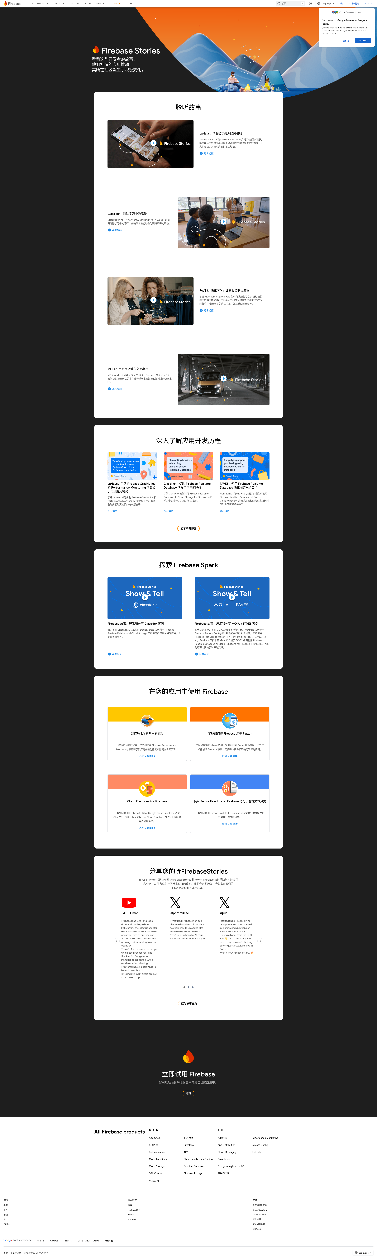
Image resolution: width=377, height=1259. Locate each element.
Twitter (131, 1214)
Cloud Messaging (227, 1152)
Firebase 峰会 (134, 1210)
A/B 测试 (222, 1138)
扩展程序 (188, 1138)
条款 (6, 1253)
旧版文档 (257, 1228)
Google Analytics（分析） (231, 1166)
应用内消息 (223, 1173)
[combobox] (290, 3)
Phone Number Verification (198, 1159)
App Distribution (226, 1145)
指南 (6, 1205)
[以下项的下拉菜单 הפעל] (64, 3)
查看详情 (112, 511)
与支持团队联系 (260, 1205)
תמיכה (130, 3)
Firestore (189, 1145)
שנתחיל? (363, 40)
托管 (186, 1152)
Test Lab (256, 1152)
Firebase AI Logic (193, 1173)
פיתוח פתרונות (37, 3)
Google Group (259, 1214)
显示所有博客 (188, 528)
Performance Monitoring (265, 1138)
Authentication (157, 1152)
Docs (98, 3)
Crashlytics (224, 1159)
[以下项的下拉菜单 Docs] (104, 3)
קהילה (114, 3)
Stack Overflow (260, 1210)
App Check (155, 1138)
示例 (6, 1214)
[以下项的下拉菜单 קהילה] (120, 3)
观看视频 (206, 153)
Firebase (68, 1240)
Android (40, 1240)
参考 (6, 1210)
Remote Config (260, 1145)
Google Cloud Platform (88, 1240)
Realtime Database (194, 1166)
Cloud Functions (158, 1159)
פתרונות (74, 3)
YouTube (132, 1219)
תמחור (87, 3)
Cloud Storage (157, 1166)
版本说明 (257, 1219)
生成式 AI (154, 1181)
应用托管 (153, 1145)
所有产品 (109, 1240)
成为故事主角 (189, 1003)
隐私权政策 (15, 1253)
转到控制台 (354, 3)
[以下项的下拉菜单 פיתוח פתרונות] (48, 3)
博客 (342, 3)
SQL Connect (156, 1173)
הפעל (58, 3)
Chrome (54, 1240)
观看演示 (115, 654)
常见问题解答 (259, 1224)
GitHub (7, 1224)
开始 (188, 1093)
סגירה (346, 40)
